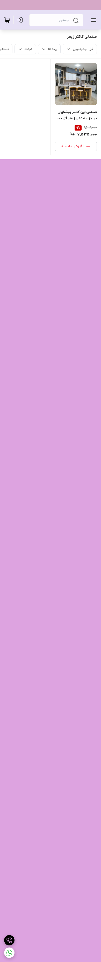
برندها (52, 49)
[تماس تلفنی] (9, 940)
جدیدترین (80, 49)
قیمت (29, 49)
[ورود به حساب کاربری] (21, 20)
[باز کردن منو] (93, 20)
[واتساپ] (9, 952)
